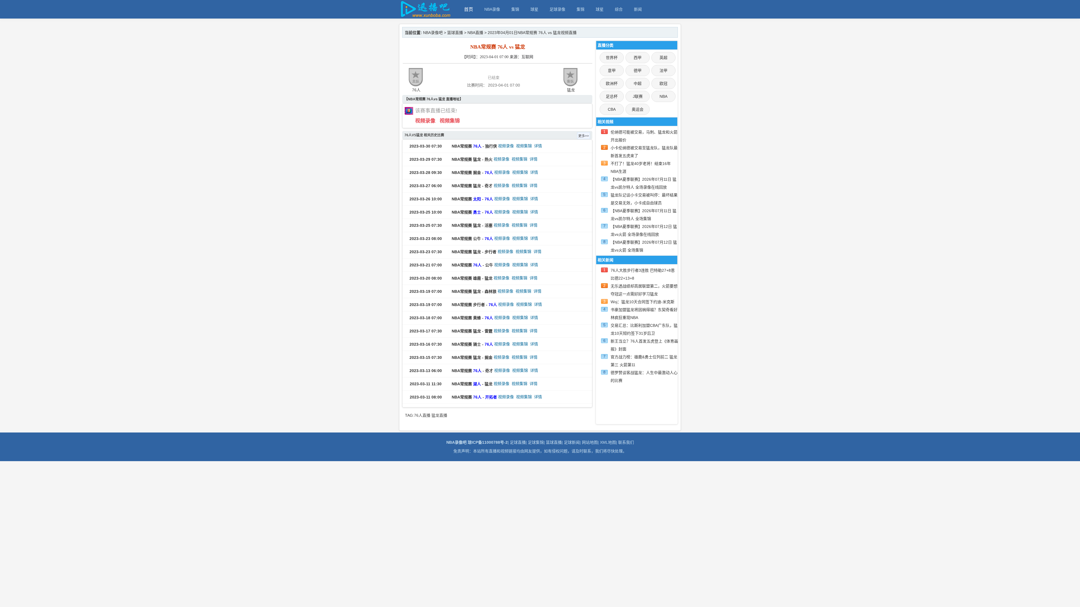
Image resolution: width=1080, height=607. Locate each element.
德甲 (638, 70)
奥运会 (638, 109)
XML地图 (608, 442)
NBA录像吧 (433, 32)
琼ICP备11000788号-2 (488, 442)
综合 (619, 9)
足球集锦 (536, 442)
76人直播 (422, 415)
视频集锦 (450, 121)
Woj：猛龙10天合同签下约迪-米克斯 (642, 302)
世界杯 (612, 57)
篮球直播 (455, 32)
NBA (663, 96)
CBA (612, 109)
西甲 (638, 57)
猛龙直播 (439, 415)
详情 (538, 146)
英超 (663, 57)
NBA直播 (475, 32)
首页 (468, 9)
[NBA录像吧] (425, 16)
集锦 (515, 9)
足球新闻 (572, 442)
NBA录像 (492, 9)
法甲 (663, 70)
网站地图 (590, 442)
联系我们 (626, 442)
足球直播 (518, 442)
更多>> (583, 136)
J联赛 (638, 96)
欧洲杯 (612, 83)
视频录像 (425, 121)
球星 (534, 9)
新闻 (638, 9)
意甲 (612, 70)
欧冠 (663, 83)
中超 (638, 83)
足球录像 (557, 9)
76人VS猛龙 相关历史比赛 (424, 135)
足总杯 (612, 96)
